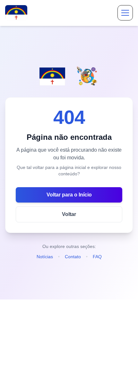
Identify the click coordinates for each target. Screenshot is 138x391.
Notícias (45, 256)
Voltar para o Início (69, 194)
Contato (73, 256)
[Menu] (125, 12)
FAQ (97, 256)
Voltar (69, 214)
